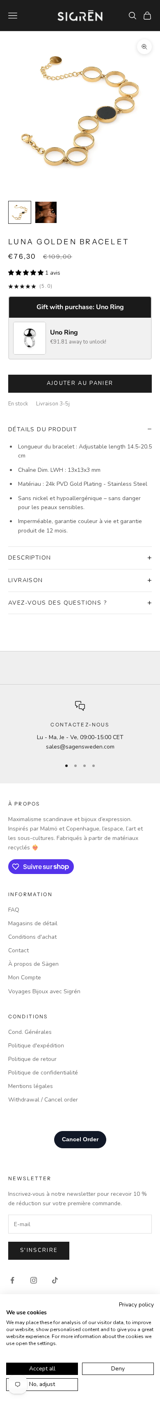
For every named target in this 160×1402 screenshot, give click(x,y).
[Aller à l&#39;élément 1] (19, 212)
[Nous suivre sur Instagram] (34, 1280)
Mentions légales (30, 1086)
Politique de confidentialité (43, 1073)
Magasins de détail (32, 923)
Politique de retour (32, 1059)
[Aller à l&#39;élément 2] (45, 212)
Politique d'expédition (36, 1045)
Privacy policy (136, 1305)
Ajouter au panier (80, 383)
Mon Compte (24, 977)
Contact (18, 950)
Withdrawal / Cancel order (43, 1100)
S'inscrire (38, 1250)
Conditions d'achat (32, 937)
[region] (80, 726)
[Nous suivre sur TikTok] (55, 1280)
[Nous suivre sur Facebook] (12, 1280)
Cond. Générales (30, 1032)
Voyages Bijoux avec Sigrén (44, 991)
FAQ (13, 910)
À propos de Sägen (33, 964)
